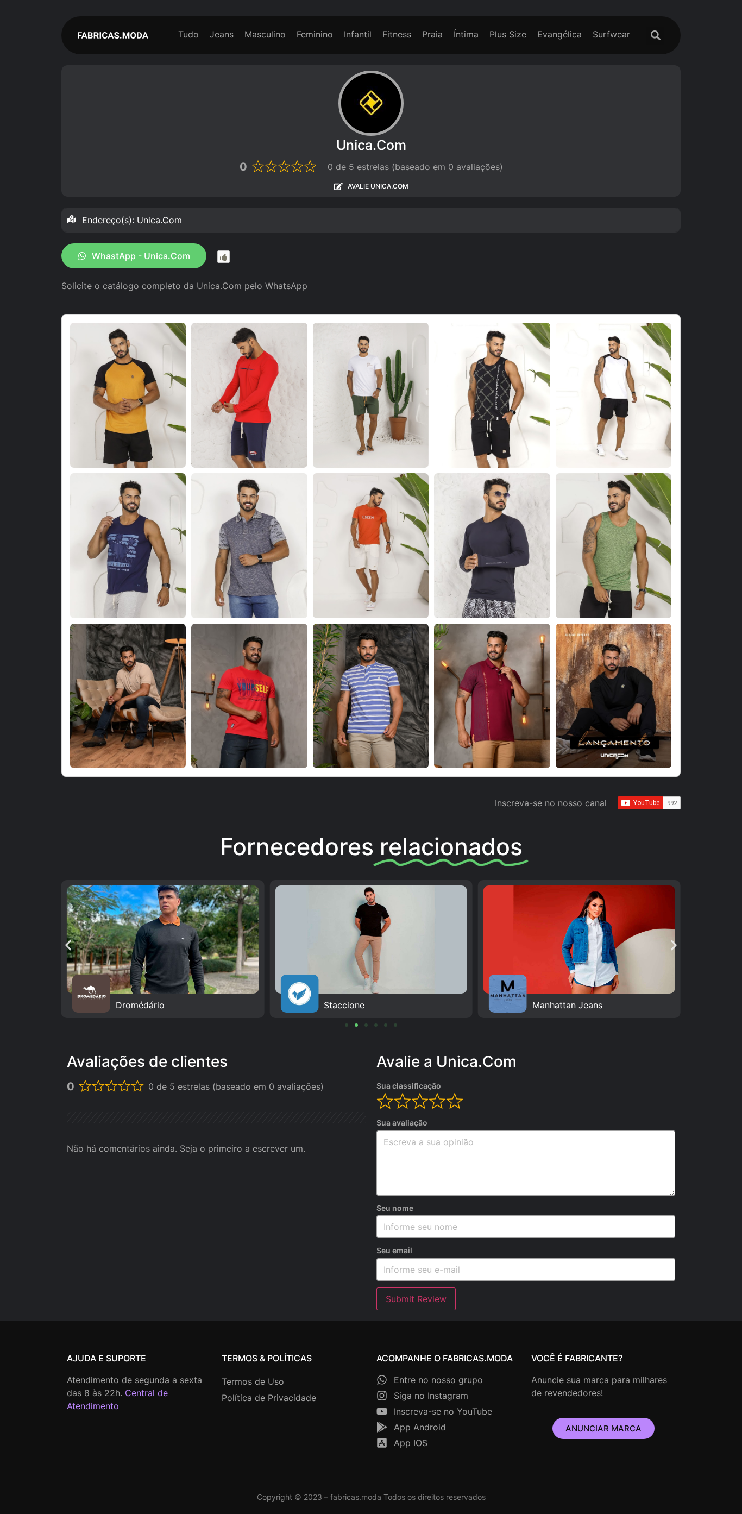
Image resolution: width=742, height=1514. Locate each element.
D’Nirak (547, 1005)
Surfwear (611, 34)
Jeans (222, 34)
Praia (432, 34)
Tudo (188, 34)
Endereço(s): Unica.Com (132, 220)
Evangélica (559, 34)
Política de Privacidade (269, 1397)
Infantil (358, 34)
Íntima (466, 34)
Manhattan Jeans (359, 1005)
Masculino (265, 34)
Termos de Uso (253, 1381)
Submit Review (416, 1298)
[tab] (371, 220)
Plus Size (507, 34)
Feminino (315, 34)
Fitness (396, 34)
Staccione (136, 1005)
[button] (655, 36)
